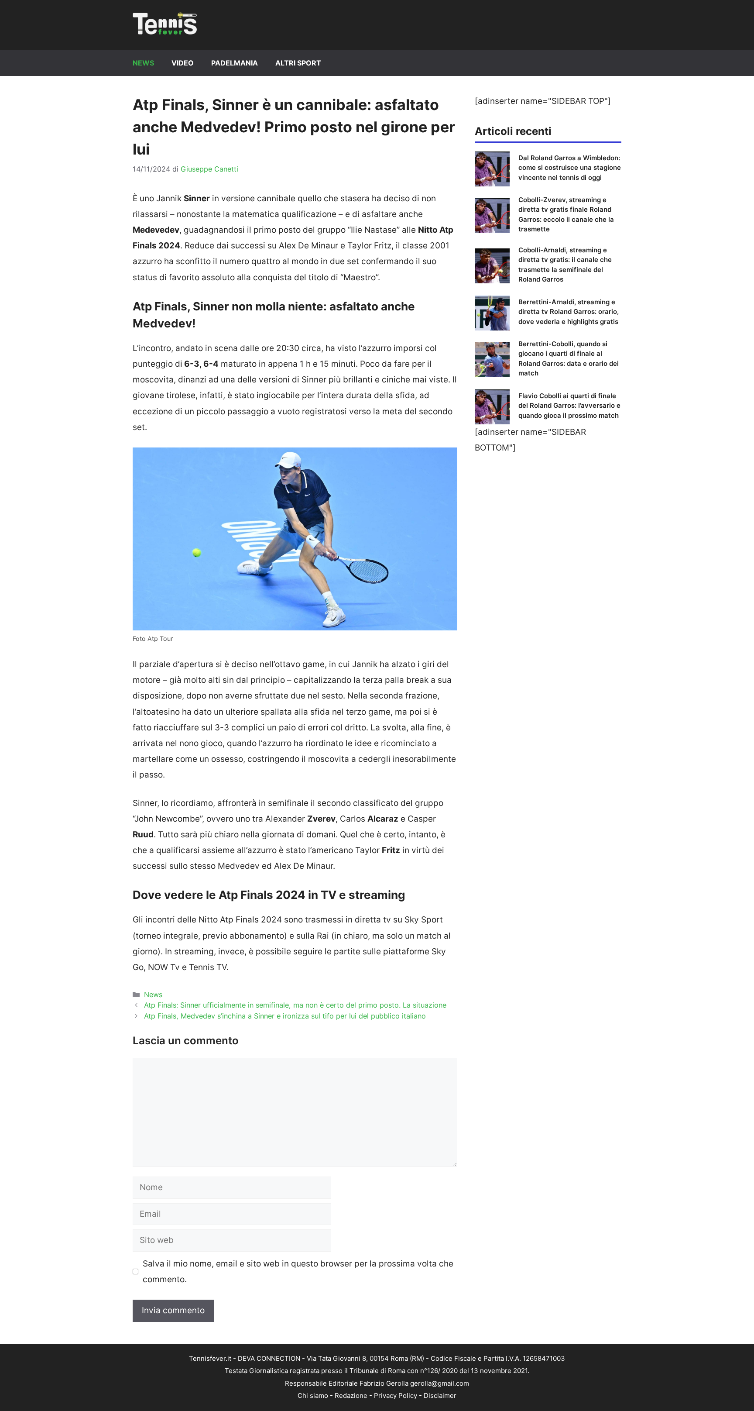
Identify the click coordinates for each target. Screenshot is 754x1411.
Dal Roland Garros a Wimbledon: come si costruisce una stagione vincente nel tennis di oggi (569, 168)
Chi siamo (313, 1395)
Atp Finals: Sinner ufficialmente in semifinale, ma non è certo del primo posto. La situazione (295, 1005)
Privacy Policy (395, 1395)
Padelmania (234, 63)
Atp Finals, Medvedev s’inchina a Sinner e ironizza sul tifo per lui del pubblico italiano (285, 1016)
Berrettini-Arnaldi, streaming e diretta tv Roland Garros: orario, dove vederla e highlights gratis (568, 312)
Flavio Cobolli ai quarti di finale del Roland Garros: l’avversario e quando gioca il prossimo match (569, 406)
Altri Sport (298, 63)
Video (182, 63)
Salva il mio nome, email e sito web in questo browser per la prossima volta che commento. (298, 1271)
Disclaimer (440, 1395)
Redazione (351, 1395)
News (143, 63)
